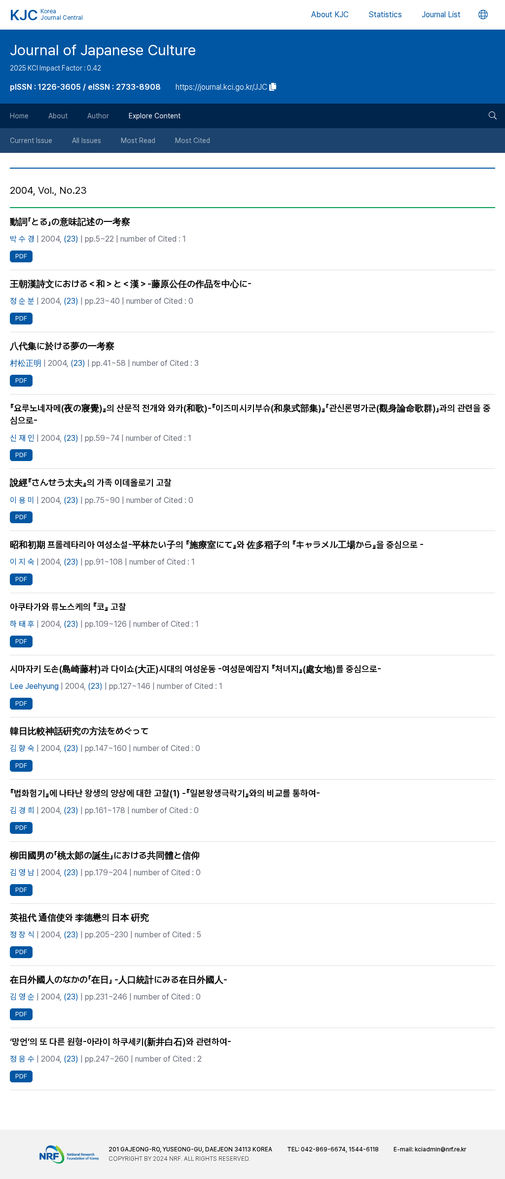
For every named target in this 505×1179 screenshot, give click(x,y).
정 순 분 (22, 301)
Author (98, 116)
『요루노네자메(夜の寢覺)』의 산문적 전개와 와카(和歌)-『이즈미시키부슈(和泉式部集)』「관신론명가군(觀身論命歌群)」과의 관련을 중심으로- (250, 414)
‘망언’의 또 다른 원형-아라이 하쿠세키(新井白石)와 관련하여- (120, 1041)
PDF (21, 256)
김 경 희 (22, 810)
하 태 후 (22, 624)
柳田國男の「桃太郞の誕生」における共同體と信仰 (105, 855)
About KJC (330, 14)
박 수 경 (22, 239)
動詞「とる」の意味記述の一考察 (70, 221)
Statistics (385, 14)
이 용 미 (22, 500)
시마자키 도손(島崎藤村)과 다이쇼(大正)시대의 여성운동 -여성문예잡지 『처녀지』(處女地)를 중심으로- (195, 669)
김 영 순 (22, 996)
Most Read (138, 140)
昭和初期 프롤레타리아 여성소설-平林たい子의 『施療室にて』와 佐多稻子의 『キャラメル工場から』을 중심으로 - (217, 544)
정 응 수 (22, 1059)
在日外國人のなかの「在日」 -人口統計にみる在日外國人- (118, 979)
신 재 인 (22, 438)
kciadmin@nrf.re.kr (440, 1149)
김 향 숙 (22, 748)
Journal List (441, 14)
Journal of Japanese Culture (103, 50)
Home (19, 116)
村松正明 (25, 363)
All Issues (86, 140)
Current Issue (31, 140)
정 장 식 (22, 934)
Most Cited (192, 140)
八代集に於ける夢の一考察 (62, 346)
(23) (71, 239)
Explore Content (154, 116)
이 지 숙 (22, 562)
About (58, 116)
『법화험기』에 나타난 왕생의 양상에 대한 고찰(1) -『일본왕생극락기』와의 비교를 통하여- (165, 793)
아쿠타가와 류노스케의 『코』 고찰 (68, 607)
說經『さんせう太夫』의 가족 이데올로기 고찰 (91, 482)
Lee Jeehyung (34, 686)
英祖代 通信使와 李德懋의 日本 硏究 (79, 917)
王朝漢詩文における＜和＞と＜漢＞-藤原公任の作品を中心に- (131, 284)
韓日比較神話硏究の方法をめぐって (79, 731)
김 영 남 (22, 872)
